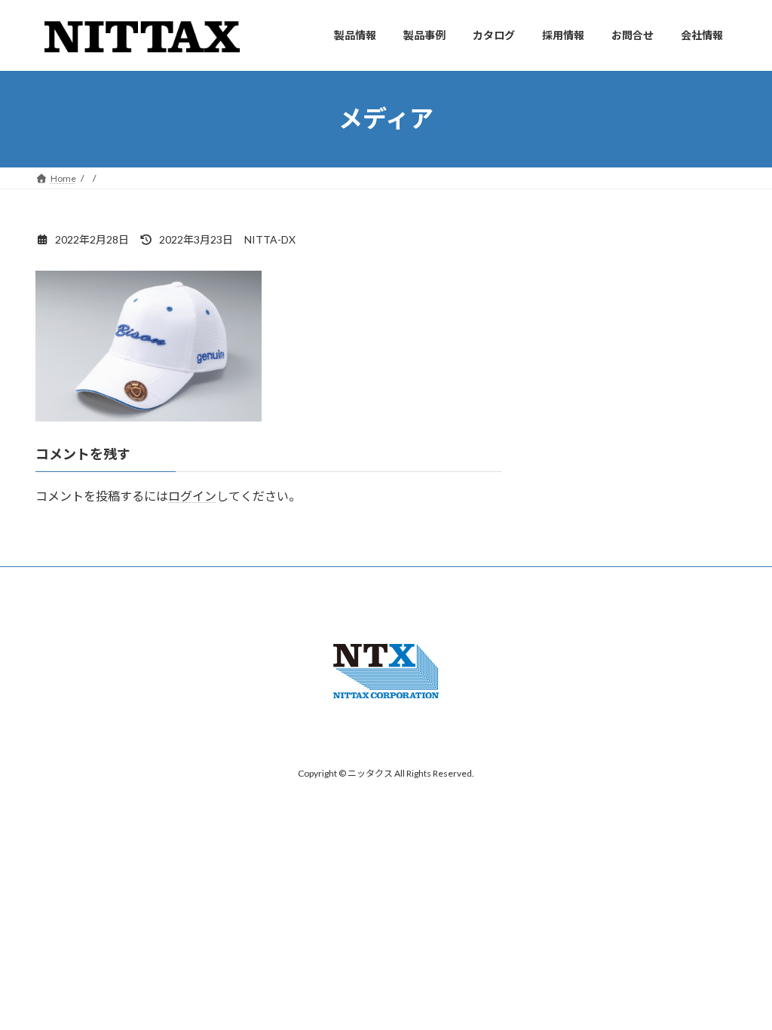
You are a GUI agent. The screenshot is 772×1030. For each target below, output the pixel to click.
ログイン (192, 496)
